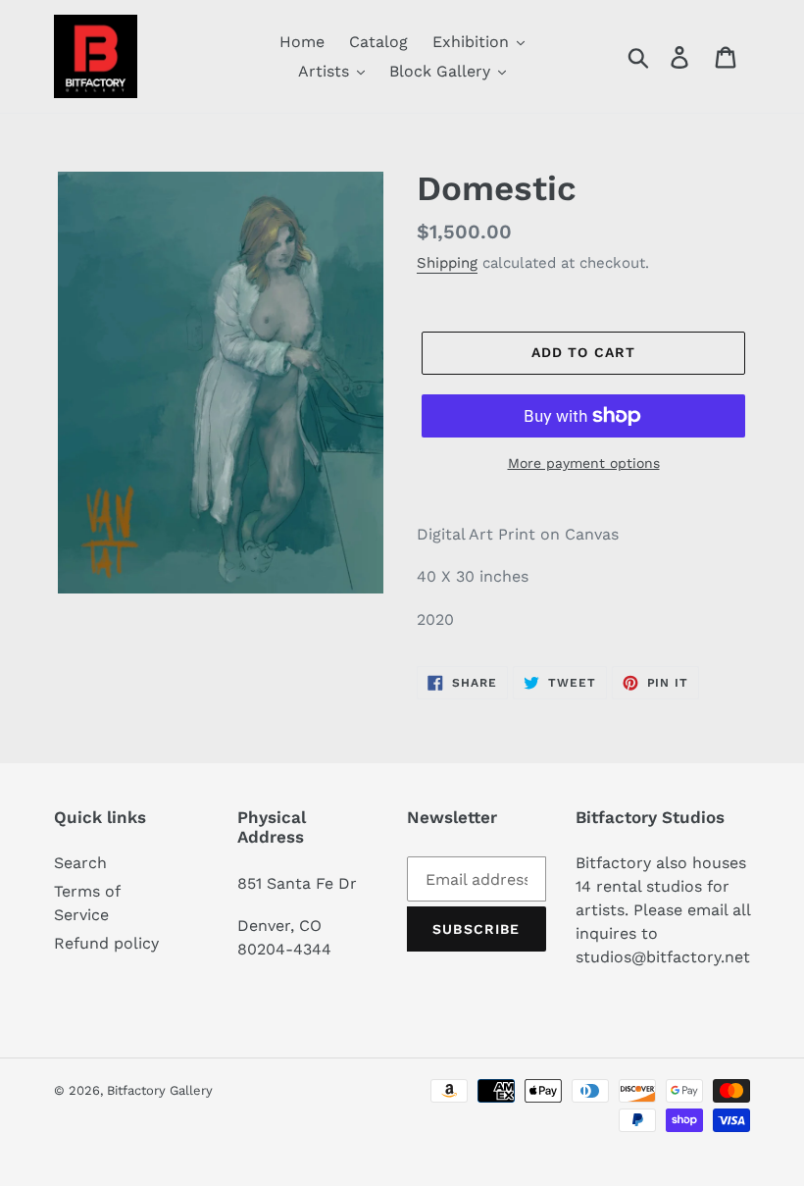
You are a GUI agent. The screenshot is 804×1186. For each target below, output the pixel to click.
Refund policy (106, 943)
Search (80, 862)
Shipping (447, 263)
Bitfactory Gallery (160, 1090)
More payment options (584, 463)
